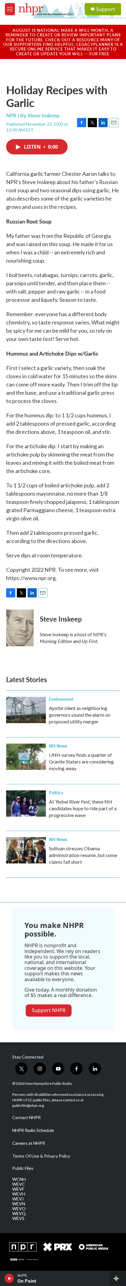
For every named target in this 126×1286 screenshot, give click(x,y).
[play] (9, 1278)
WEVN (18, 1203)
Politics (56, 792)
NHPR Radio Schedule (33, 1130)
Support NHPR (48, 1010)
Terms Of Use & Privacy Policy (41, 1156)
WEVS (18, 1218)
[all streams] (118, 1278)
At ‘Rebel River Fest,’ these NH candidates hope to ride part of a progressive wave (83, 808)
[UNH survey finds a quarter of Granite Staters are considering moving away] (26, 757)
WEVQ (19, 1213)
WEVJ (18, 1198)
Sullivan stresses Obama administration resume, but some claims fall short (83, 855)
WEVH (18, 1194)
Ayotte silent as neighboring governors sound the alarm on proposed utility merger (79, 714)
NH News (58, 746)
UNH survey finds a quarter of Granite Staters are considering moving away (81, 761)
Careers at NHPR (28, 1143)
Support (105, 9)
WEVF (18, 1189)
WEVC (18, 1184)
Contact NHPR (26, 1117)
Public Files (22, 1168)
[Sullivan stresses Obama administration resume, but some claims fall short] (26, 850)
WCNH (19, 1179)
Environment (61, 699)
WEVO (19, 1208)
